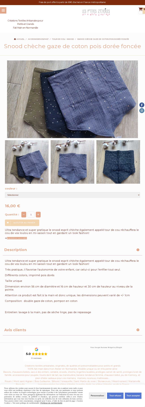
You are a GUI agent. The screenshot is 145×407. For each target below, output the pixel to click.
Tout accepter (133, 395)
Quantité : (12, 214)
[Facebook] (141, 104)
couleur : (11, 188)
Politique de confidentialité (51, 403)
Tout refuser (115, 395)
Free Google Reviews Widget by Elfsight (106, 347)
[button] (136, 161)
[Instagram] (141, 110)
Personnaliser (97, 395)
